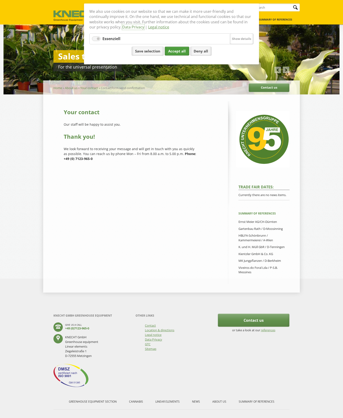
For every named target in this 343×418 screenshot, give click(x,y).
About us (71, 88)
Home (57, 88)
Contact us (269, 87)
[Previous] (277, 69)
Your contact (89, 88)
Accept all (177, 51)
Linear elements (167, 402)
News (196, 402)
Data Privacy (133, 27)
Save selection (147, 51)
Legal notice (158, 27)
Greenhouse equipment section (93, 402)
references (268, 330)
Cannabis (136, 402)
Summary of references (275, 19)
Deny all (201, 51)
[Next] (286, 69)
